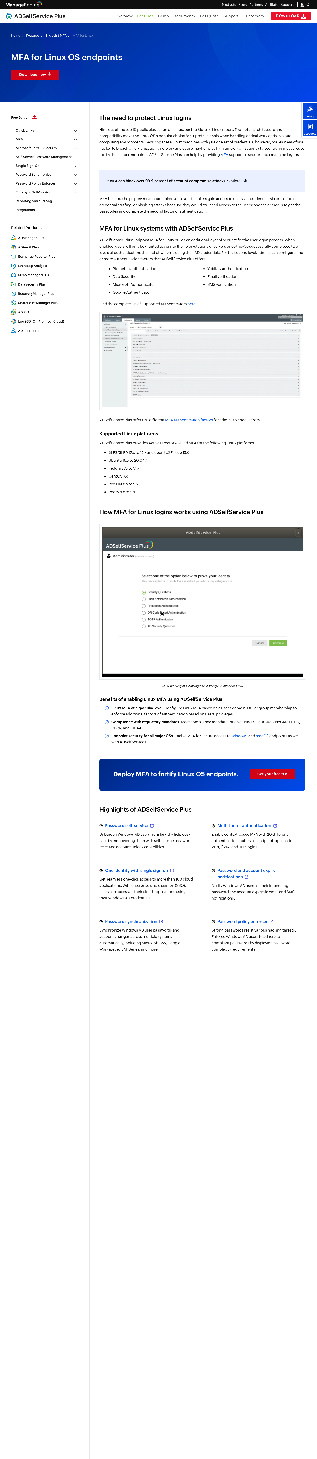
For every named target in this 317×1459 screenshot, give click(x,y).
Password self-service (127, 825)
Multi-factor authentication (244, 825)
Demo (163, 16)
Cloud (58, 321)
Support (231, 16)
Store (243, 4)
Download (288, 16)
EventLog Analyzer (32, 266)
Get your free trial (272, 774)
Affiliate (271, 4)
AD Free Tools (28, 331)
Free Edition (20, 117)
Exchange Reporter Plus (36, 256)
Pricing (310, 116)
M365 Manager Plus (33, 275)
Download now (32, 74)
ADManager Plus (31, 238)
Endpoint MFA (56, 35)
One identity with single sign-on (137, 870)
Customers (253, 16)
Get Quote (310, 133)
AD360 (23, 312)
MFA (224, 155)
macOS (262, 736)
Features (145, 16)
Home (15, 35)
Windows (239, 736)
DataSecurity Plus (32, 284)
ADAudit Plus (28, 247)
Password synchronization (131, 921)
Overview (124, 16)
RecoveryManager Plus (36, 294)
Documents (184, 16)
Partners (256, 4)
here (191, 304)
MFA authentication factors (189, 420)
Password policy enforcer (242, 921)
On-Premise (42, 321)
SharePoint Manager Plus (38, 303)
